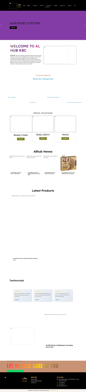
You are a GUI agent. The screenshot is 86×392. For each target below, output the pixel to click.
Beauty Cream (21, 135)
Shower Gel (49, 5)
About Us (70, 5)
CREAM (55, 5)
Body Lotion (62, 5)
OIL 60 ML (35, 5)
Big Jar (52, 350)
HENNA (28, 5)
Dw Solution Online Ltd (53, 390)
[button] (1, 25)
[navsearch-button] (75, 6)
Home (24, 5)
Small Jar (48, 350)
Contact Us (47, 7)
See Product (17, 177)
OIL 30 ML (42, 5)
